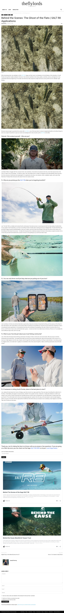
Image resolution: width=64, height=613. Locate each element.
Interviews (30, 611)
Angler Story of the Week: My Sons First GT (10, 554)
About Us (46, 611)
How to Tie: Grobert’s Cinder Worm (55, 554)
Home (2, 13)
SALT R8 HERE (35, 448)
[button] (61, 9)
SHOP (9, 9)
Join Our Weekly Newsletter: (7, 451)
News (34, 611)
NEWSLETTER (15, 9)
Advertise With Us (57, 611)
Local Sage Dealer (51, 448)
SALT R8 (23, 75)
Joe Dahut (27, 131)
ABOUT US (4, 9)
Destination (38, 611)
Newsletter (51, 611)
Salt (11, 14)
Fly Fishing (5, 14)
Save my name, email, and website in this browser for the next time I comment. (19, 595)
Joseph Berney (3, 23)
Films (26, 611)
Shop (42, 611)
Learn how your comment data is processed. (27, 604)
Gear (9, 14)
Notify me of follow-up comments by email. (11, 598)
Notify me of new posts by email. (9, 599)
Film (5, 13)
